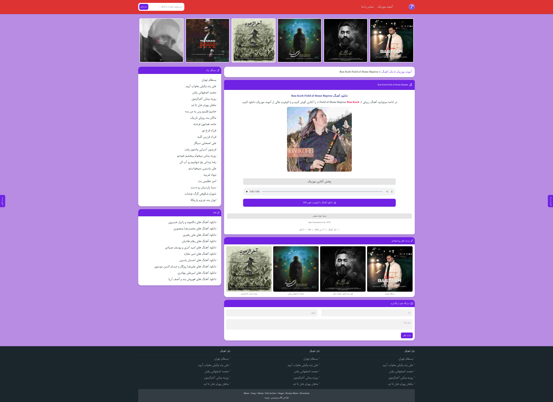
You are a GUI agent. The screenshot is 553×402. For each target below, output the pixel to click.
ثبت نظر (407, 335)
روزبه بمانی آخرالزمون (204, 98)
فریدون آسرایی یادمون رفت (200, 149)
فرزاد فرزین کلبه (206, 136)
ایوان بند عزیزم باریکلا (203, 200)
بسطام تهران (209, 79)
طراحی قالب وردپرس (280, 398)
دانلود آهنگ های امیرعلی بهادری (197, 272)
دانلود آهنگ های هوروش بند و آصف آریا (192, 279)
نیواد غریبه (209, 174)
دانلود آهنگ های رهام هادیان (199, 241)
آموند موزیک (385, 6)
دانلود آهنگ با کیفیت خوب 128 (318, 203)
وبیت (266, 398)
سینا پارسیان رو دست (203, 187)
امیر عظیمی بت (207, 181)
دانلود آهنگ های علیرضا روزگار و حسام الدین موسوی (185, 266)
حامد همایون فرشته (204, 124)
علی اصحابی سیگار (205, 143)
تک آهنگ (387, 71)
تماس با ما (367, 6)
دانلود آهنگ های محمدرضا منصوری (195, 228)
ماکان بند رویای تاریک (203, 117)
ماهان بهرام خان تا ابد (203, 105)
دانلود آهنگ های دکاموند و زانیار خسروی (192, 222)
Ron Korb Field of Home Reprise (393, 85)
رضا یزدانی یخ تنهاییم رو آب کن (197, 162)
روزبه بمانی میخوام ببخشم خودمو (196, 155)
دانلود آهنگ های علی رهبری (199, 234)
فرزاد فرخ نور (209, 130)
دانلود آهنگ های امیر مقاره (200, 253)
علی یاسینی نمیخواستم (202, 168)
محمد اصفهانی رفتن (204, 92)
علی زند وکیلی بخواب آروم (201, 86)
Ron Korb (353, 102)
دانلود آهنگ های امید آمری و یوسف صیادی (190, 247)
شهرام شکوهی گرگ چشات (200, 193)
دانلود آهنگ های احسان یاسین (197, 260)
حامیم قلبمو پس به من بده (200, 111)
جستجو (144, 6)
